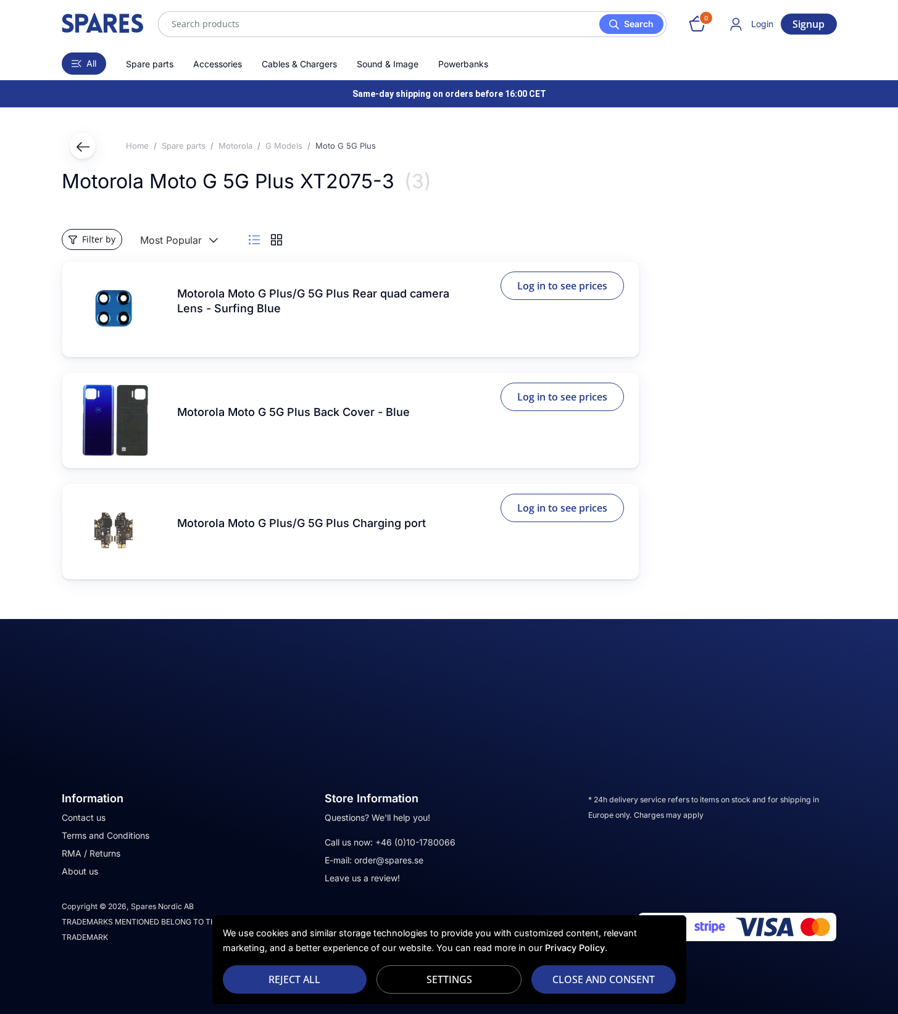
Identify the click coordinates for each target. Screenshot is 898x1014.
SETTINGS (449, 979)
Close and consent (603, 979)
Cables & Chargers (299, 64)
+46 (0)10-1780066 (415, 842)
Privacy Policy (575, 947)
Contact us (84, 817)
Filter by (98, 239)
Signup (808, 24)
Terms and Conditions (105, 835)
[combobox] (412, 24)
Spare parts (149, 64)
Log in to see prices (562, 286)
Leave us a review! (362, 878)
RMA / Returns (91, 853)
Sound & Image (387, 64)
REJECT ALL (294, 979)
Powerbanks (463, 64)
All (91, 63)
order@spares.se (388, 860)
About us (80, 871)
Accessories (217, 64)
